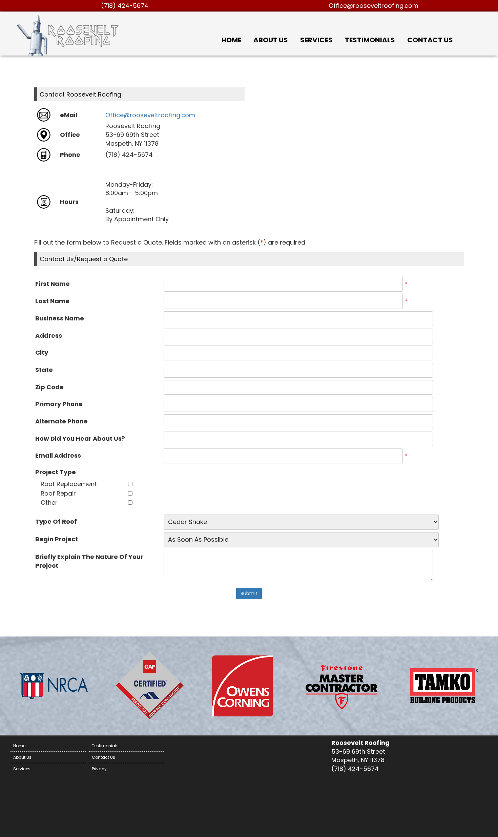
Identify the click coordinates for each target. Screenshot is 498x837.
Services (316, 40)
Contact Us (430, 40)
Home (231, 40)
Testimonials (370, 40)
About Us (270, 40)
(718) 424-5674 (124, 5)
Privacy (99, 769)
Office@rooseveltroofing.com (373, 5)
